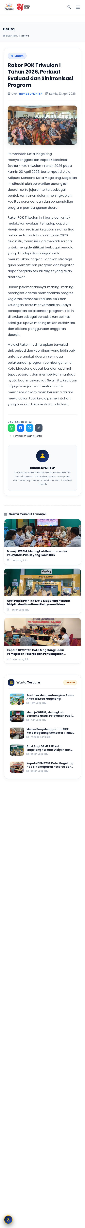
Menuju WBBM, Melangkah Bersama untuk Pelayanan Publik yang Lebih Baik (37, 553)
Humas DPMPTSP (30, 94)
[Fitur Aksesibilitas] (8, 1219)
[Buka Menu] (78, 7)
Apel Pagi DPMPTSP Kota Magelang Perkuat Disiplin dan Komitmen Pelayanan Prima (38, 602)
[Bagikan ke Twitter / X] (29, 428)
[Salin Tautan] (38, 428)
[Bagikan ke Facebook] (20, 428)
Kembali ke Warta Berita (27, 436)
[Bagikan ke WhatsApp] (11, 428)
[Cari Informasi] (69, 7)
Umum (19, 56)
